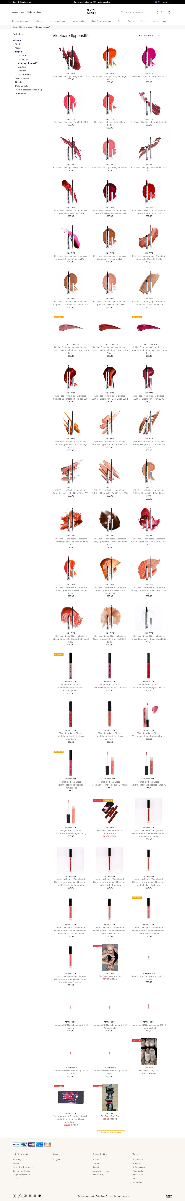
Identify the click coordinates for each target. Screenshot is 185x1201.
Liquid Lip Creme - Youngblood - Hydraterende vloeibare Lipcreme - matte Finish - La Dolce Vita (70, 882)
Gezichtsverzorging (86, 1196)
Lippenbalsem (24, 74)
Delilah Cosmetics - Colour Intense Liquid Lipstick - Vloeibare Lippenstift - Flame (110, 350)
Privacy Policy (98, 1175)
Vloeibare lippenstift (42, 27)
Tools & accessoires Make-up (28, 90)
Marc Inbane (137, 1175)
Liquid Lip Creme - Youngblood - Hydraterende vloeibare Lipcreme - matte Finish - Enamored (70, 979)
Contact (16, 1179)
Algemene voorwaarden (102, 1171)
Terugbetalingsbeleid (21, 1175)
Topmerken (20, 93)
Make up (22, 27)
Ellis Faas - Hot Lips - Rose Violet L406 (149, 122)
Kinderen (31, 12)
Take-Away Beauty (104, 1196)
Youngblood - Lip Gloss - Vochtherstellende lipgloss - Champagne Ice (71, 688)
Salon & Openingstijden (23, 2)
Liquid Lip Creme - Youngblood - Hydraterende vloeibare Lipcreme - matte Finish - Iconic (148, 833)
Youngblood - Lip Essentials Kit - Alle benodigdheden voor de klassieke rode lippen (70, 1119)
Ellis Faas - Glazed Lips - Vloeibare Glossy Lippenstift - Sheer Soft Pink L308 (109, 639)
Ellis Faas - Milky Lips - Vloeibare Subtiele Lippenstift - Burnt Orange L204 (70, 444)
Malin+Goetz (137, 1171)
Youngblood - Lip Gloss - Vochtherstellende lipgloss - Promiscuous (71, 785)
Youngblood (70, 682)
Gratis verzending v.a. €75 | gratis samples (92, 2)
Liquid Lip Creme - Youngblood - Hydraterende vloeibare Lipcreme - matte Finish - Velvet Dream (70, 931)
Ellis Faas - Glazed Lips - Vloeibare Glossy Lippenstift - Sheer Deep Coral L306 (148, 590)
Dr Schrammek (138, 1167)
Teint (17, 44)
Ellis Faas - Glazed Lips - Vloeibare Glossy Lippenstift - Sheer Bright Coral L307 (71, 639)
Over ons (96, 1163)
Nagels (18, 82)
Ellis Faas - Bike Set (110, 1116)
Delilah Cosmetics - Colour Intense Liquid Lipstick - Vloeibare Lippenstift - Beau (71, 350)
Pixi (133, 1179)
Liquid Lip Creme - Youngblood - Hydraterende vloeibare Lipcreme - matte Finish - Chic (109, 931)
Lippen (30, 27)
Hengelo (56, 1160)
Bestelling (17, 1160)
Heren (22, 12)
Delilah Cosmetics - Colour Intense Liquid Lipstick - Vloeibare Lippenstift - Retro (149, 350)
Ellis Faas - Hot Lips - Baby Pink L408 (109, 168)
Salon (39, 12)
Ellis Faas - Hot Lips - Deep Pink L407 (70, 168)
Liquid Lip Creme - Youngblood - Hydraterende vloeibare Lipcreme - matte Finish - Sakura (148, 931)
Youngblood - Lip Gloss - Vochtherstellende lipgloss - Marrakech (71, 736)
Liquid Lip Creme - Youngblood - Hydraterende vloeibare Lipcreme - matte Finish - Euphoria (109, 882)
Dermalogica (137, 1160)
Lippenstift (23, 59)
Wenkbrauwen (22, 78)
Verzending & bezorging (23, 1167)
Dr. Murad (136, 1163)
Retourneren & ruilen (21, 1171)
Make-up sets (21, 86)
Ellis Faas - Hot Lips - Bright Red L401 (70, 76)
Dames (15, 12)
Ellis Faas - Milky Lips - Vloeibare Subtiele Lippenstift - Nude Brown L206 (149, 444)
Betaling (16, 1163)
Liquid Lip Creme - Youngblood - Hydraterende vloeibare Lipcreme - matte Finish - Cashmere (148, 882)
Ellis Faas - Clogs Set (149, 1071)
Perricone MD (149, 973)
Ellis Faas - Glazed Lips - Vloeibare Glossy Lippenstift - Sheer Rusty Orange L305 (110, 590)
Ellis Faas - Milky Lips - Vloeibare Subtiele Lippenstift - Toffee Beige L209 (149, 493)
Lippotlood (23, 55)
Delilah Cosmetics (71, 344)
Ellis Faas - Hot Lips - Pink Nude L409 (148, 168)
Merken (95, 1160)
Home (15, 27)
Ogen (18, 48)
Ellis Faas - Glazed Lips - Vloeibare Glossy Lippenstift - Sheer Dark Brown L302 (110, 542)
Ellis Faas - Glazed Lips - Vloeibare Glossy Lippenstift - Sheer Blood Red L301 (70, 542)
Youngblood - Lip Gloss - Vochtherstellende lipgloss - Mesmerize (110, 736)
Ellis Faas (70, 73)
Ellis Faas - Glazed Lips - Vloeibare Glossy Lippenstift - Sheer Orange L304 (71, 590)
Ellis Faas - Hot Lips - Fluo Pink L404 (71, 122)
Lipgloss (22, 71)
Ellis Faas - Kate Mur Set (109, 976)
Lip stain (22, 67)
